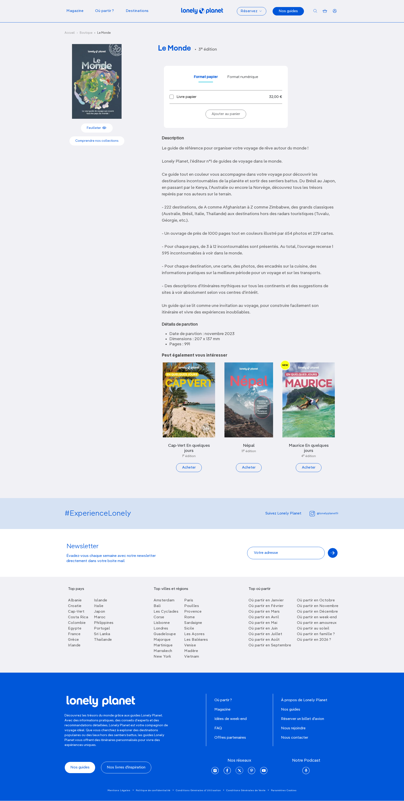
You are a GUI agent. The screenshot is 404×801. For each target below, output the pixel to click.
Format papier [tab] (206, 77)
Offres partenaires (230, 738)
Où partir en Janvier (266, 600)
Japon (99, 612)
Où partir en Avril (264, 617)
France (74, 634)
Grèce (73, 640)
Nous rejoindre (293, 728)
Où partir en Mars (264, 612)
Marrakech (163, 651)
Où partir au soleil (313, 628)
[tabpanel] (226, 97)
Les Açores (194, 634)
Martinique (163, 645)
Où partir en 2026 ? (314, 640)
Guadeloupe (165, 634)
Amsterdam (164, 600)
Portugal (102, 628)
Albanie (75, 600)
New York (162, 657)
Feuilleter (94, 128)
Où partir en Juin (263, 628)
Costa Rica (78, 617)
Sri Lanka (102, 634)
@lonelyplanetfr (327, 513)
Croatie (75, 606)
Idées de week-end (230, 719)
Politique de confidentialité (153, 790)
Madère (191, 651)
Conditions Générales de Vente (246, 790)
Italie (98, 606)
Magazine (222, 710)
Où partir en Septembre (270, 645)
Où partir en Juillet (265, 634)
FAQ (218, 728)
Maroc (100, 617)
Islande (100, 600)
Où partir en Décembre (317, 612)
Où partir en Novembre (318, 606)
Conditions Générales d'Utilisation (198, 790)
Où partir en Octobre (316, 600)
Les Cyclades (166, 612)
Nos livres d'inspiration (126, 767)
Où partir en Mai (263, 623)
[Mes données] (334, 11)
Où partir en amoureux (317, 623)
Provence (193, 612)
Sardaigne (193, 623)
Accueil (70, 32)
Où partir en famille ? (316, 634)
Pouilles (191, 606)
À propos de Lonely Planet (304, 700)
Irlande (74, 645)
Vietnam (191, 657)
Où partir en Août (264, 640)
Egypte (74, 628)
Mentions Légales (119, 790)
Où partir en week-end (317, 617)
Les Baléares (196, 640)
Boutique (86, 32)
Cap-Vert (76, 612)
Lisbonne (162, 623)
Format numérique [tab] (242, 77)
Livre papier (186, 97)
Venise (190, 645)
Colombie (77, 623)
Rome (189, 617)
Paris (188, 600)
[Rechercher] (315, 11)
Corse (159, 617)
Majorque (162, 640)
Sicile (189, 628)
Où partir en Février (266, 606)
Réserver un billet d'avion (302, 719)
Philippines (104, 623)
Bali (157, 606)
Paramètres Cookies (284, 790)
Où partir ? (223, 700)
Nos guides (288, 11)
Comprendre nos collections (97, 140)
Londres (161, 628)
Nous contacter (294, 738)
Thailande (103, 640)
